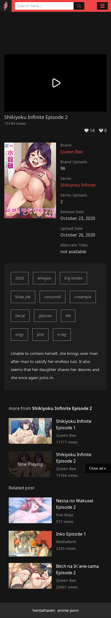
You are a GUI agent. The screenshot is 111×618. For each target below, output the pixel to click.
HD (68, 315)
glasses (45, 315)
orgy (19, 334)
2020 (19, 278)
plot (40, 334)
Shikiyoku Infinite (78, 185)
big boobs (73, 278)
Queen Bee (71, 152)
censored (52, 296)
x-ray (61, 334)
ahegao (44, 278)
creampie (82, 296)
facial (20, 315)
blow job (23, 296)
